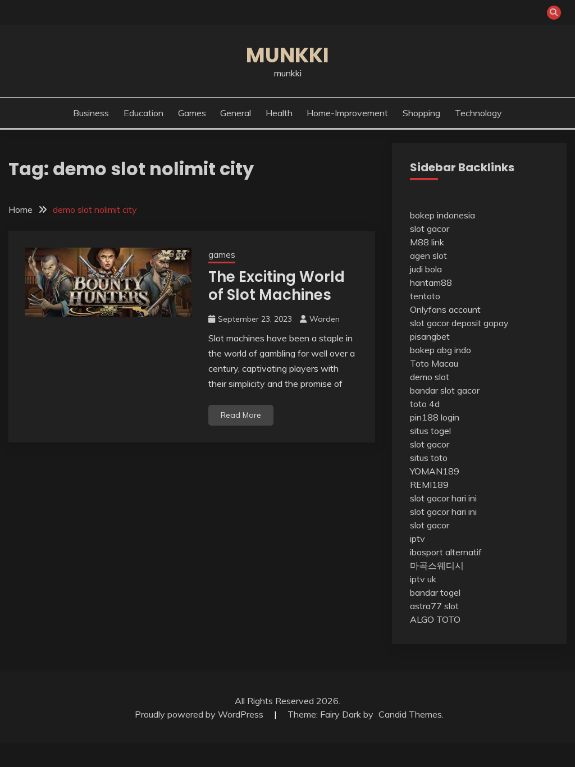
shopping (421, 112)
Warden (324, 319)
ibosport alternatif (446, 552)
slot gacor (429, 228)
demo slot (429, 376)
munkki (287, 55)
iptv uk (423, 579)
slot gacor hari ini (443, 498)
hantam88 (431, 282)
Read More (241, 415)
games (192, 112)
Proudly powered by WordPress (200, 714)
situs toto (429, 457)
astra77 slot (434, 605)
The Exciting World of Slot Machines (276, 286)
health (279, 112)
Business (91, 112)
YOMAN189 (434, 471)
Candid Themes (410, 714)
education (143, 112)
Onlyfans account (445, 309)
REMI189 (429, 484)
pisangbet (430, 336)
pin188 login (434, 417)
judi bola (426, 269)
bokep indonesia (442, 215)
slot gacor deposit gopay (459, 322)
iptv (417, 538)
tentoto (425, 296)
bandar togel (435, 592)
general (235, 112)
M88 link (427, 242)
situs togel (430, 430)
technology (478, 112)
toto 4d (425, 403)
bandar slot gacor (445, 390)
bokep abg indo (440, 349)
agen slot (428, 255)
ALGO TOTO (435, 619)
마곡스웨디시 (437, 565)
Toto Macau (434, 363)
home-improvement (347, 112)
